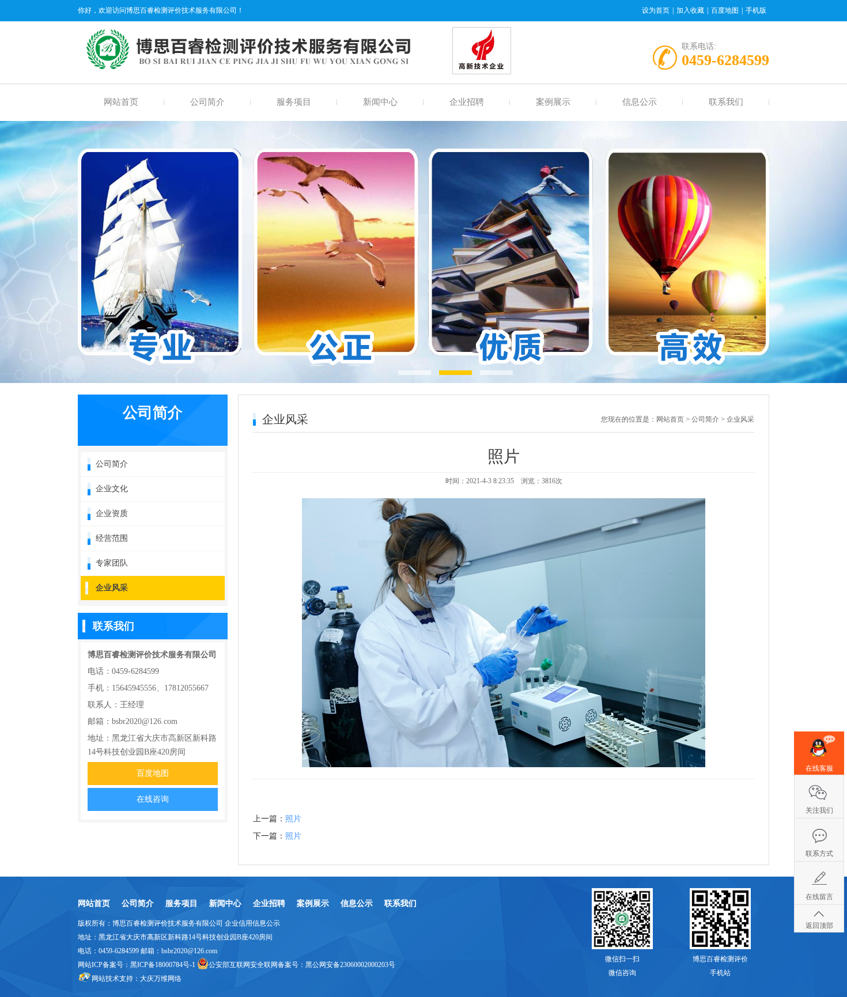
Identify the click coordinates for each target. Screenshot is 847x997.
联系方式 (819, 854)
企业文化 (112, 488)
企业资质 (112, 513)
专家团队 (112, 563)
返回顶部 (819, 926)
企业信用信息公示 (252, 923)
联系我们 (726, 102)
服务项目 (294, 102)
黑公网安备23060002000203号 (350, 965)
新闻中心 (380, 102)
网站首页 (121, 102)
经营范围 (112, 538)
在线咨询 (153, 799)
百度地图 (725, 10)
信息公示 (639, 102)
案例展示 (553, 102)
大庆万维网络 (160, 979)
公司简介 (207, 102)
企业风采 (112, 587)
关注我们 (819, 810)
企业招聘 (466, 102)
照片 (293, 818)
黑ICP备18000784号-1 (162, 965)
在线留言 (819, 897)
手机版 (756, 10)
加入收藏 (690, 10)
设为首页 (656, 10)
